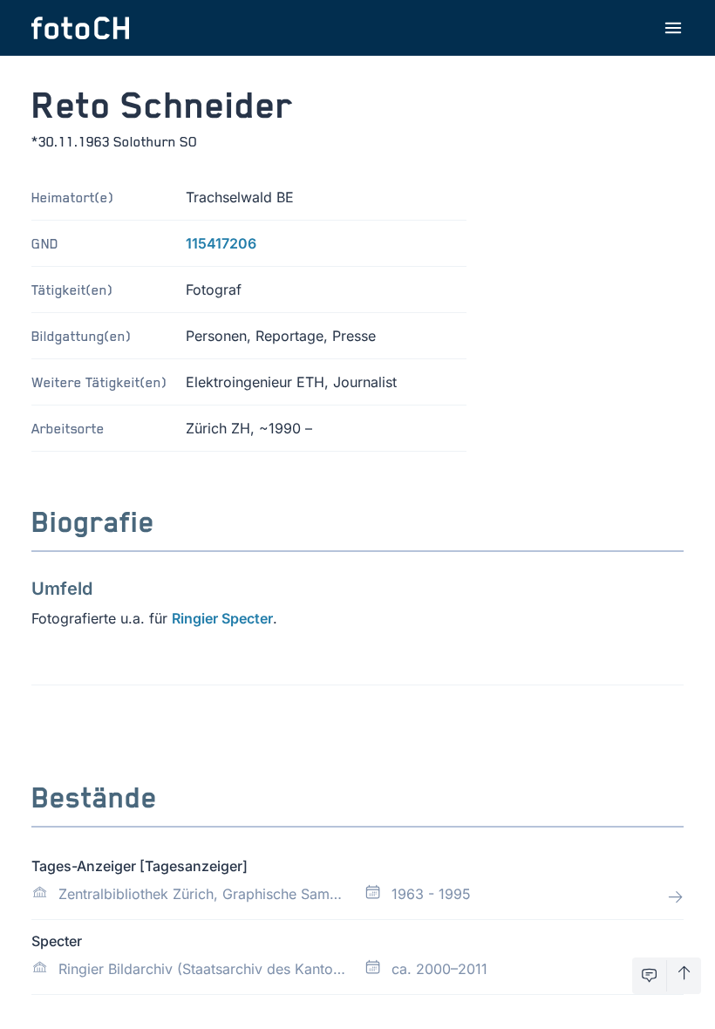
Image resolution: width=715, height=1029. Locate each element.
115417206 (221, 243)
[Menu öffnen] (673, 28)
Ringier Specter (222, 618)
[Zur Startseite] (80, 28)
